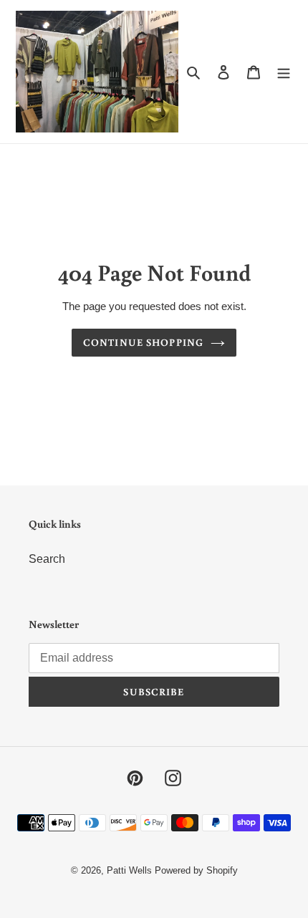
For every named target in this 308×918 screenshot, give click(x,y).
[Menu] (284, 71)
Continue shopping (143, 342)
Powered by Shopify (196, 870)
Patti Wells (129, 870)
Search (47, 559)
